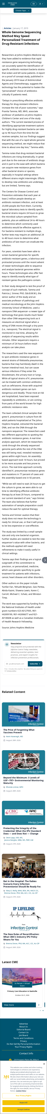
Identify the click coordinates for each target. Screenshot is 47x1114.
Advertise (23, 1023)
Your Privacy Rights (23, 1047)
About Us (23, 1026)
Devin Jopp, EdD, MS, (14, 837)
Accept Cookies (23, 1109)
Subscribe (34, 664)
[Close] (44, 1064)
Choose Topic (21, 10)
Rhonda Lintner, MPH (14, 787)
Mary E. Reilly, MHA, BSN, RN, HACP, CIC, (22, 890)
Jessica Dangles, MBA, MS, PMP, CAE (18, 840)
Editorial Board (23, 1029)
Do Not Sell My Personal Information (23, 1044)
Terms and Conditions (23, 1038)
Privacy (23, 1041)
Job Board (23, 1035)
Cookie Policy (21, 1091)
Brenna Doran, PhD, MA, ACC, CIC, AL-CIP (20, 893)
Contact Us (24, 1032)
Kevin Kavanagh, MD (14, 736)
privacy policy (11, 671)
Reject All (23, 1103)
